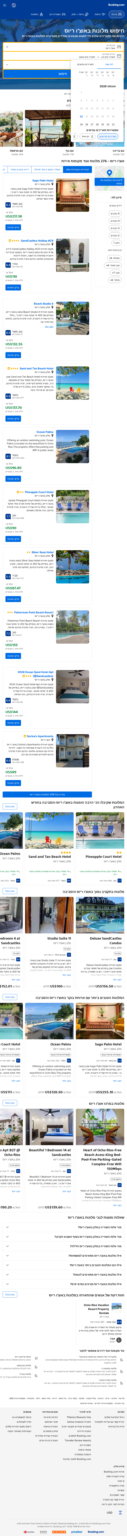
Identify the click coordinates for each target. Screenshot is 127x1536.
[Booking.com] (116, 5)
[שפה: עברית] (120, 1513)
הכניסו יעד (110, 45)
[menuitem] (116, 14)
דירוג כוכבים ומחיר (19, 169)
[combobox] (63, 48)
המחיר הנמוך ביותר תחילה (47, 169)
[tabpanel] (97, 105)
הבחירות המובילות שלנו (77, 169)
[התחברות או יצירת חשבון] (14, 5)
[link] (109, 214)
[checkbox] (81, 92)
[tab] (109, 64)
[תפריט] (5, 5)
